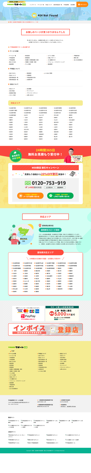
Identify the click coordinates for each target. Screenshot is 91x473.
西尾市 (70, 124)
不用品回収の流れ (31, 77)
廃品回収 (11, 64)
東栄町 (11, 132)
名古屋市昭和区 (43, 108)
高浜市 (41, 122)
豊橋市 (26, 136)
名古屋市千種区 (13, 110)
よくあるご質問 (48, 73)
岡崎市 (55, 117)
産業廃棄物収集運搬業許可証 (45, 404)
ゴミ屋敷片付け (52, 60)
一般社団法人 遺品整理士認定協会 (68, 406)
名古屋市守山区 (28, 108)
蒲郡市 (11, 120)
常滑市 (11, 124)
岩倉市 (41, 120)
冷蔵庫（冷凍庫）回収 (30, 62)
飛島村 (26, 134)
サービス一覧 (41, 4)
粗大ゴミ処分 (12, 62)
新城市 (26, 124)
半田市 (11, 134)
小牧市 (70, 122)
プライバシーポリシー (32, 93)
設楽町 (11, 127)
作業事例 (29, 75)
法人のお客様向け (78, 60)
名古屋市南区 (27, 113)
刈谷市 (26, 120)
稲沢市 (41, 117)
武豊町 (70, 134)
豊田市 (11, 139)
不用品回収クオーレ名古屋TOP (20, 47)
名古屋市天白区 (73, 110)
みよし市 (41, 115)
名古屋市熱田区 (43, 113)
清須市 (55, 124)
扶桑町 (55, 134)
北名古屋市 (72, 120)
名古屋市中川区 (43, 110)
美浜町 (55, 139)
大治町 (41, 127)
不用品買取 (66, 4)
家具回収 (27, 55)
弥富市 (41, 139)
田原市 (55, 129)
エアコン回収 (51, 55)
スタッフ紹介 (12, 95)
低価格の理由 (12, 93)
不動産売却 (76, 55)
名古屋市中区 (27, 110)
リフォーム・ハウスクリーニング (56, 62)
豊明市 (26, 139)
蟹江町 (70, 117)
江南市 (26, 122)
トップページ (33, 4)
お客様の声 (29, 79)
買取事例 (29, 73)
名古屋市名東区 (73, 113)
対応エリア (12, 89)
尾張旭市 (41, 134)
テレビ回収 (28, 64)
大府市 (55, 127)
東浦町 (70, 129)
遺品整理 (50, 64)
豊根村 (41, 136)
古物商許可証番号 (65, 400)
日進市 (70, 132)
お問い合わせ (30, 95)
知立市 (11, 129)
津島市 (41, 129)
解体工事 (76, 58)
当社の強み (12, 91)
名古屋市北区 (57, 113)
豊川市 (70, 136)
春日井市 (56, 122)
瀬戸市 (41, 124)
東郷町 (41, 132)
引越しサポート (52, 58)
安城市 (11, 117)
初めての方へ (12, 73)
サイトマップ (30, 91)
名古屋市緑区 (12, 115)
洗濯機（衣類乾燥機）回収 (32, 60)
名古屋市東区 (12, 113)
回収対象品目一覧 (58, 4)
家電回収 (27, 58)
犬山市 (55, 120)
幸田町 (11, 122)
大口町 (26, 127)
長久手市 (26, 129)
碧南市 (11, 136)
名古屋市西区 (72, 108)
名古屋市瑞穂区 (58, 108)
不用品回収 (12, 58)
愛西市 (70, 115)
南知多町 (56, 132)
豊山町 (55, 136)
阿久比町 (56, 115)
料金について (49, 4)
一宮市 (26, 117)
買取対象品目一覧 (13, 79)
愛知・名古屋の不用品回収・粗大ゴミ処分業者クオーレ (43, 450)
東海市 (26, 132)
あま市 (26, 115)
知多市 (70, 127)
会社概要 (73, 4)
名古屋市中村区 (58, 110)
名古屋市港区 (12, 108)
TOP (12, 351)
